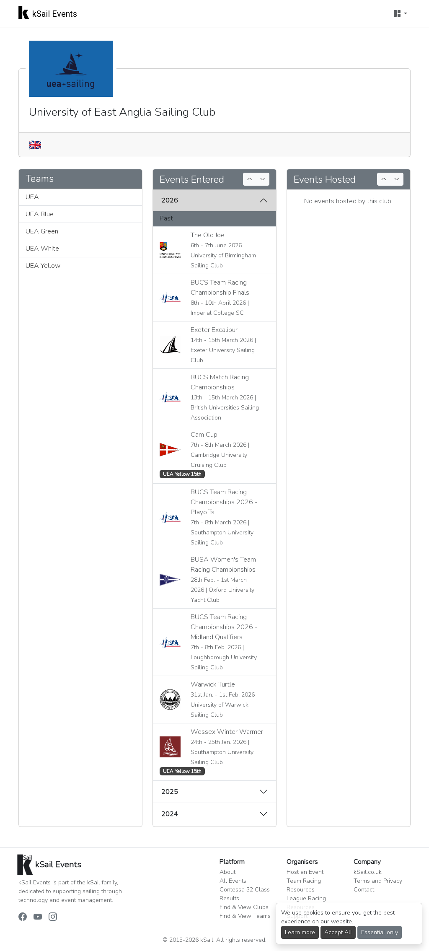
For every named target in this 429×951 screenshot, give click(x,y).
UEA (32, 197)
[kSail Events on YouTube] (38, 917)
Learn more (300, 932)
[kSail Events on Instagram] (53, 917)
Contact (364, 890)
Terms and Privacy (378, 881)
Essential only (379, 932)
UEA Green (42, 231)
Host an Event (305, 872)
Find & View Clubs (244, 907)
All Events (233, 881)
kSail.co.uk (368, 872)
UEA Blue (40, 214)
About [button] (227, 872)
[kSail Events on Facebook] (22, 917)
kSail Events (54, 14)
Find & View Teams (245, 916)
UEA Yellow (43, 265)
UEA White (42, 248)
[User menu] (400, 13)
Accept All (338, 932)
